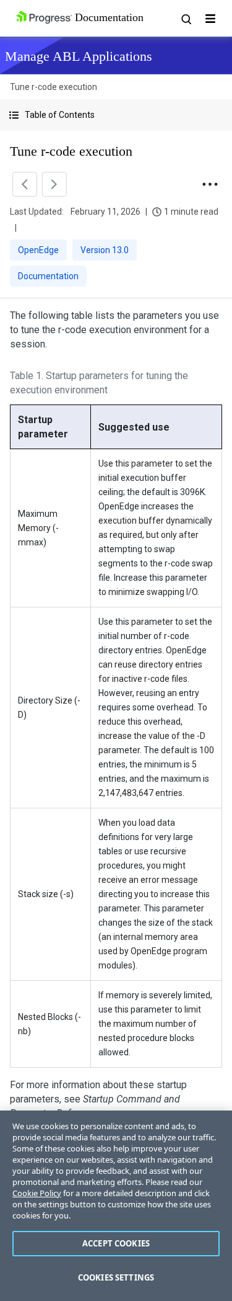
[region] (116, 1206)
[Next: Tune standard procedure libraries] (54, 184)
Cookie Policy (36, 1193)
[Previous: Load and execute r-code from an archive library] (25, 184)
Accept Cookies (116, 1243)
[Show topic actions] (209, 184)
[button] (116, 115)
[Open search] (185, 19)
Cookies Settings (116, 1277)
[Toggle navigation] (210, 19)
